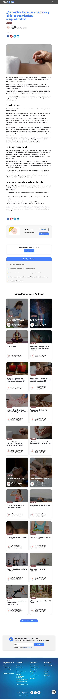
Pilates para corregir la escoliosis (38, 570)
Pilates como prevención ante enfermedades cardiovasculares (16, 602)
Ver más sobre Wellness (29, 621)
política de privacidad (27, 647)
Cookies (46, 673)
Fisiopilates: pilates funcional (16, 281)
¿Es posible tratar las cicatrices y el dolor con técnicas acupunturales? (15, 443)
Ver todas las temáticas (22, 684)
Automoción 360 (7, 669)
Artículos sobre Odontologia (20, 677)
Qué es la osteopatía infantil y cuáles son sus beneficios (16, 320)
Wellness (9, 23)
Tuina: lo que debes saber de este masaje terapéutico (22, 268)
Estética (26, 232)
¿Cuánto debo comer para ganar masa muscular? (15, 506)
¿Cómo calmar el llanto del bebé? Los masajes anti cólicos (17, 411)
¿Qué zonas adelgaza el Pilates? (17, 264)
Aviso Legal (46, 669)
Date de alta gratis (29, 250)
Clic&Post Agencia (7, 665)
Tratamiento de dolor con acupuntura (38, 411)
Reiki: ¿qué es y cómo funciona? (37, 320)
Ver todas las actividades (33, 677)
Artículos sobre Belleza (21, 671)
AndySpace (13, 26)
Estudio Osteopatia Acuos (17, 324)
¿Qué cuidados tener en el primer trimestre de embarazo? (40, 442)
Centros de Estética (34, 665)
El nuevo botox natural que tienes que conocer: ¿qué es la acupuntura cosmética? (40, 379)
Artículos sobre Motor (21, 681)
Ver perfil (43, 229)
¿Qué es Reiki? (11, 346)
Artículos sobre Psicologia (20, 673)
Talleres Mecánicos (34, 675)
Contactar (43, 234)
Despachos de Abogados (33, 672)
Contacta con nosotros (8, 673)
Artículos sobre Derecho (22, 679)
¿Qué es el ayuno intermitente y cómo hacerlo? (40, 538)
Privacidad (46, 671)
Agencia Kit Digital (7, 667)
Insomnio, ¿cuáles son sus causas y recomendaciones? (16, 479)
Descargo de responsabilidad (47, 676)
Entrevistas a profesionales (19, 666)
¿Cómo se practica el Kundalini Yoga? (40, 601)
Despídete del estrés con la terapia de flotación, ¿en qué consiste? (25, 272)
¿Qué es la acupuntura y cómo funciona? (16, 538)
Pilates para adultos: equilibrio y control (17, 570)
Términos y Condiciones (49, 665)
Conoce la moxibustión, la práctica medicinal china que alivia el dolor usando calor (29, 276)
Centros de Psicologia (35, 667)
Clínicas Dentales (34, 669)
